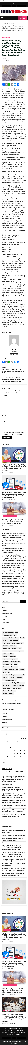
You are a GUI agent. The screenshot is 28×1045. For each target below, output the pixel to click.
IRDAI (15, 664)
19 (14, 753)
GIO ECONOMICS (15, 461)
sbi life (4, 672)
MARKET (20, 1029)
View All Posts (14, 354)
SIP (23, 675)
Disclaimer (4, 616)
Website (4, 427)
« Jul (3, 762)
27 (17, 756)
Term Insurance (6, 683)
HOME (3, 619)
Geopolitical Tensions (17, 648)
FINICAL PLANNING (9, 1030)
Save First (21, 669)
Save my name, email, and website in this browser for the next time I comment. (14, 433)
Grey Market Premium (8, 651)
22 (24, 753)
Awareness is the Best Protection (11, 638)
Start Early (5, 677)
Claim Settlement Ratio (17, 643)
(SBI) (16, 632)
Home (6, 1029)
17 (7, 753)
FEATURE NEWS (6, 37)
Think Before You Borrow (18, 685)
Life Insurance (6, 667)
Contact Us (4, 610)
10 (7, 750)
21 (20, 753)
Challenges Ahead (14, 640)
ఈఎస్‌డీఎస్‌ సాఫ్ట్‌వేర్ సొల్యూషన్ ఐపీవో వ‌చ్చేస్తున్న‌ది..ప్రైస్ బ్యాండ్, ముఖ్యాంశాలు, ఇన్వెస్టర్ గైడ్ (13, 592)
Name (4, 415)
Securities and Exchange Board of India (12, 675)
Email (4, 421)
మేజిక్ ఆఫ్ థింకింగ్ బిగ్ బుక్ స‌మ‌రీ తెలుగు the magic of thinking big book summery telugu (13, 815)
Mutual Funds (14, 667)
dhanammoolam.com (7, 613)
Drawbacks (5, 646)
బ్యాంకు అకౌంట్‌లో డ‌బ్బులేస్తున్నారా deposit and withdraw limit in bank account (12, 780)
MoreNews (21, 1041)
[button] (2, 18)
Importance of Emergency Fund (10, 659)
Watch (24, 18)
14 (20, 750)
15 (24, 750)
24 (7, 756)
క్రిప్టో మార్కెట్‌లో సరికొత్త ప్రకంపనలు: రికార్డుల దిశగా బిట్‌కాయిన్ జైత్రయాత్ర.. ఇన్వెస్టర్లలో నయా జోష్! (13, 577)
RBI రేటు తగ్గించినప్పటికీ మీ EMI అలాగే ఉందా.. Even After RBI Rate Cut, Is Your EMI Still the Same (13, 811)
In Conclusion (6, 661)
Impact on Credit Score (8, 654)
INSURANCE (14, 488)
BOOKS (9, 1034)
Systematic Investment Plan (9, 680)
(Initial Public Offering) (8, 632)
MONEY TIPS (13, 1032)
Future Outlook (6, 648)
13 (17, 750)
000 (15, 635)
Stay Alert (12, 677)
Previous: (13, 370)
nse (17, 669)
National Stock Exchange (8, 669)
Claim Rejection (6, 643)
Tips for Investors (7, 688)
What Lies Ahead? (17, 688)
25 (10, 756)
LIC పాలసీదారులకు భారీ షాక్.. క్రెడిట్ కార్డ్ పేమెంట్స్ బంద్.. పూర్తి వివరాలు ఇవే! (13, 587)
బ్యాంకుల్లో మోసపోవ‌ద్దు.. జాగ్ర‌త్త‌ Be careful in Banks (13, 776)
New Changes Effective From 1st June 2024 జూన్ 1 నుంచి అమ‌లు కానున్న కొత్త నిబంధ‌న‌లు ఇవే (13, 801)
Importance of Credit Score (9, 656)
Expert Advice (13, 646)
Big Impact (5, 640)
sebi (9, 672)
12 (14, 750)
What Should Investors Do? (9, 691)
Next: (13, 378)
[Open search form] (16, 18)
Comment (5, 395)
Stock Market (19, 677)
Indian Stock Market (15, 661)
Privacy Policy (5, 622)
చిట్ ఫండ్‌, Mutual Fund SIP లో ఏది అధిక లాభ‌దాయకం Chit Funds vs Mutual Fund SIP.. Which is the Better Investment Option (12, 789)
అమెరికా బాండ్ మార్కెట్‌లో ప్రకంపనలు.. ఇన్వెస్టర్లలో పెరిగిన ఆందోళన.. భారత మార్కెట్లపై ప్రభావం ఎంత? (13, 582)
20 (17, 753)
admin (4, 58)
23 (4, 756)
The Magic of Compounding (18, 683)
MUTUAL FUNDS (19, 1030)
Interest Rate (6, 664)
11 (10, 750)
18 (10, 753)
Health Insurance (19, 651)
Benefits (22, 638)
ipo (11, 664)
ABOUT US (4, 608)
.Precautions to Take (7, 635)
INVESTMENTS (21, 1032)
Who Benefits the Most (8, 693)
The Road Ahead (6, 685)
